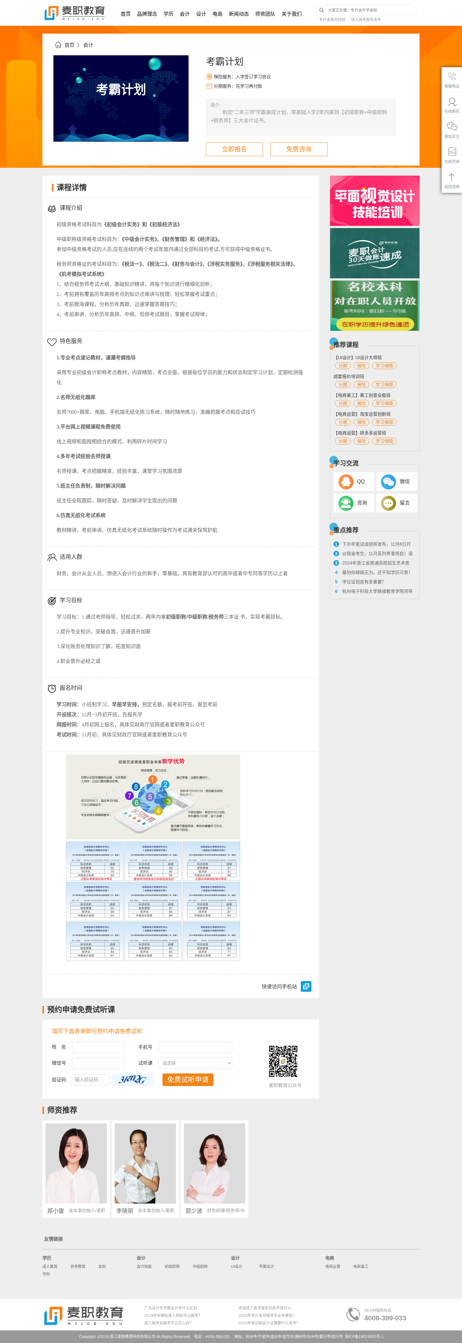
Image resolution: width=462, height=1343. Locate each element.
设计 (201, 14)
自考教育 (77, 1266)
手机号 (145, 1047)
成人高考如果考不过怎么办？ (168, 1323)
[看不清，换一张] (133, 1080)
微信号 (59, 1063)
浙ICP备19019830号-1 (364, 1337)
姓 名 (59, 1047)
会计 (185, 14)
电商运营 (332, 1266)
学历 (168, 14)
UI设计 (236, 1266)
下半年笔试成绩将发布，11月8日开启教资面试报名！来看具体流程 (372, 545)
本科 (102, 1266)
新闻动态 (239, 14)
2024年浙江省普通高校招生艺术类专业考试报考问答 (371, 563)
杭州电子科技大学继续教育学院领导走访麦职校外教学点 (373, 592)
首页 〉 (73, 45)
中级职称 (200, 1266)
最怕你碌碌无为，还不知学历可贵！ (374, 572)
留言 (405, 502)
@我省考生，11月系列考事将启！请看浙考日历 (373, 554)
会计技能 (144, 1266)
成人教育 (50, 1266)
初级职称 (172, 1266)
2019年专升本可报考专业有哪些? (267, 1315)
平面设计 (266, 1266)
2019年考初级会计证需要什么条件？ (269, 1323)
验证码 (59, 1079)
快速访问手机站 (279, 986)
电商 (217, 14)
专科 (46, 1274)
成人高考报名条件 (366, 20)
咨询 (362, 502)
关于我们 (292, 14)
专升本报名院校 (332, 20)
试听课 (145, 1063)
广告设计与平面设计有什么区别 (170, 1308)
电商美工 (360, 1266)
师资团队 (265, 14)
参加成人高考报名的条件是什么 (265, 1308)
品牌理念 (147, 14)
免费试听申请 (188, 1080)
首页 (126, 14)
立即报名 (234, 149)
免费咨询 (298, 149)
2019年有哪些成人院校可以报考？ (173, 1315)
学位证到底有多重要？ (360, 581)
